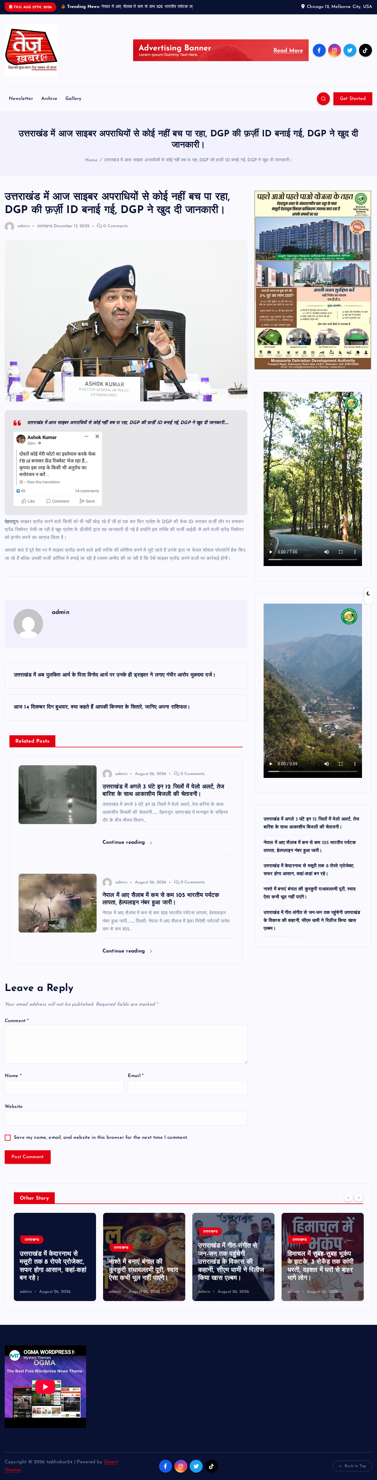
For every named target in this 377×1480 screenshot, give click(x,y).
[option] (55, 1257)
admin (24, 226)
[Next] (358, 1197)
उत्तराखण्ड (44, 226)
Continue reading (124, 842)
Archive (49, 98)
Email (135, 1076)
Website (14, 1106)
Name (13, 1076)
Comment (17, 1021)
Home (91, 160)
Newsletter (21, 98)
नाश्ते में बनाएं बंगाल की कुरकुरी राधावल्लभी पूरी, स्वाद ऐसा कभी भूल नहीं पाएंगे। (54, 1270)
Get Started (353, 98)
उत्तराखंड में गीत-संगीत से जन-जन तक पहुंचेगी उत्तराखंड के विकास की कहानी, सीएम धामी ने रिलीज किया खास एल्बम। (312, 920)
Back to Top (355, 1466)
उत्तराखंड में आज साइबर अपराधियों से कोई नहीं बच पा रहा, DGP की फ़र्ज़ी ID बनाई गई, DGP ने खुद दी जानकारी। (198, 160)
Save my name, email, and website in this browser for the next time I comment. (101, 1137)
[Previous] (348, 1197)
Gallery (73, 98)
